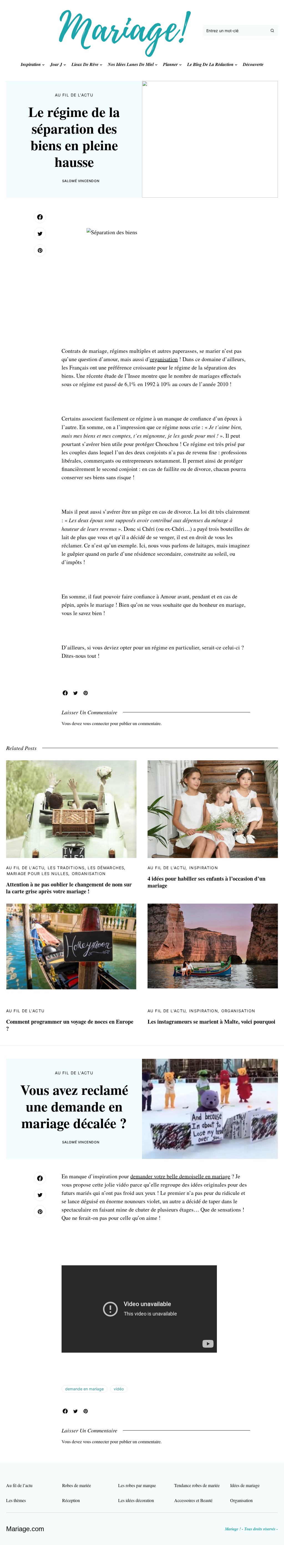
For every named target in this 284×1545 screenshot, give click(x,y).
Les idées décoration (136, 1500)
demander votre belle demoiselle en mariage (180, 1176)
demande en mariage (84, 1388)
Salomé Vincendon (81, 181)
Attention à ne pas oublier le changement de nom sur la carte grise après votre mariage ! (69, 887)
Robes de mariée (76, 1485)
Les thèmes (16, 1500)
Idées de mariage (245, 1485)
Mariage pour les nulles (38, 873)
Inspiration (203, 867)
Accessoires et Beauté (193, 1500)
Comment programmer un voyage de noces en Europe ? (69, 1025)
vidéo (119, 1388)
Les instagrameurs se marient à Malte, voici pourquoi (211, 1022)
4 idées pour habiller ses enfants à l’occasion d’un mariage (206, 882)
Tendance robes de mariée (197, 1485)
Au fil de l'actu (74, 95)
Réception (71, 1500)
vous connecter (96, 723)
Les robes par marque (137, 1485)
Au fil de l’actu (19, 1485)
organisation (164, 359)
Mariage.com (25, 1529)
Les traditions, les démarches (86, 867)
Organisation (89, 873)
